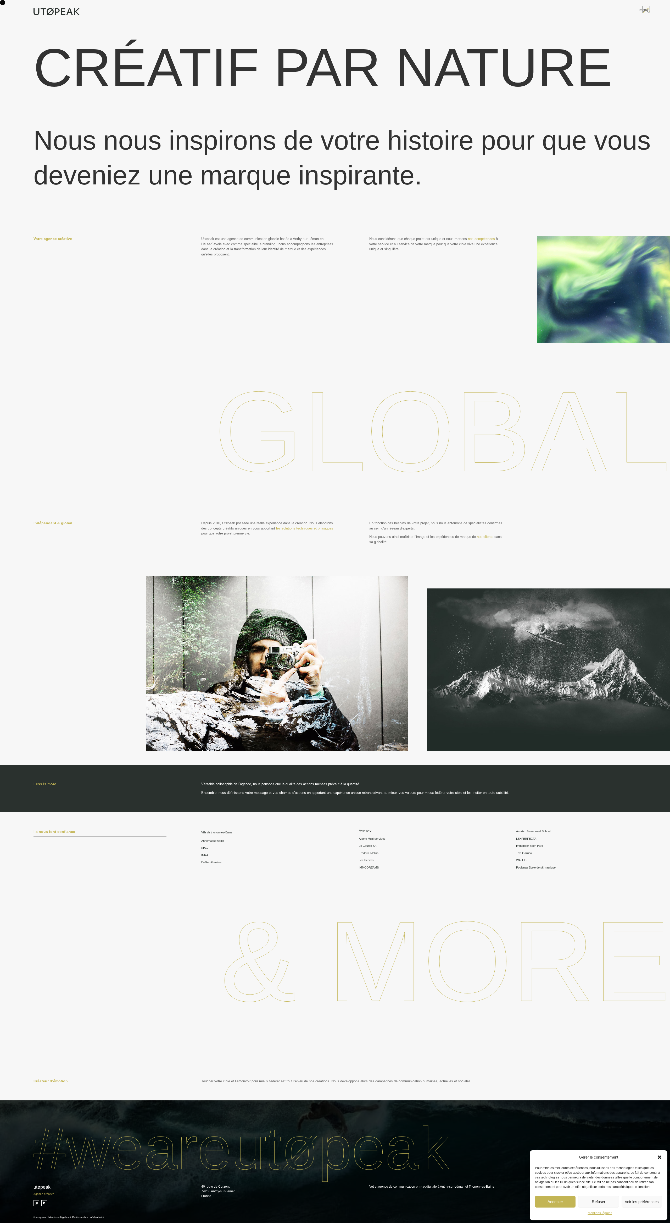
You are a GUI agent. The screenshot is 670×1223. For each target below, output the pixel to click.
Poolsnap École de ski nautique (536, 867)
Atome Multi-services (372, 838)
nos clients (485, 537)
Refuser (598, 1201)
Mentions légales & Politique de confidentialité (76, 1217)
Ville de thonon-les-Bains (216, 832)
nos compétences (481, 239)
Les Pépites (366, 860)
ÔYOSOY (365, 831)
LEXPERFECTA (526, 838)
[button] (659, 1157)
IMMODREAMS (369, 867)
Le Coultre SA (367, 845)
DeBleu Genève (211, 862)
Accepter (555, 1201)
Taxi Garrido (524, 853)
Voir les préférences (642, 1201)
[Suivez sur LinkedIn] (44, 1203)
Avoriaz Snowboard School (533, 831)
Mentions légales (600, 1213)
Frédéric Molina (368, 853)
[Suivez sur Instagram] (36, 1203)
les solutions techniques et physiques (304, 528)
